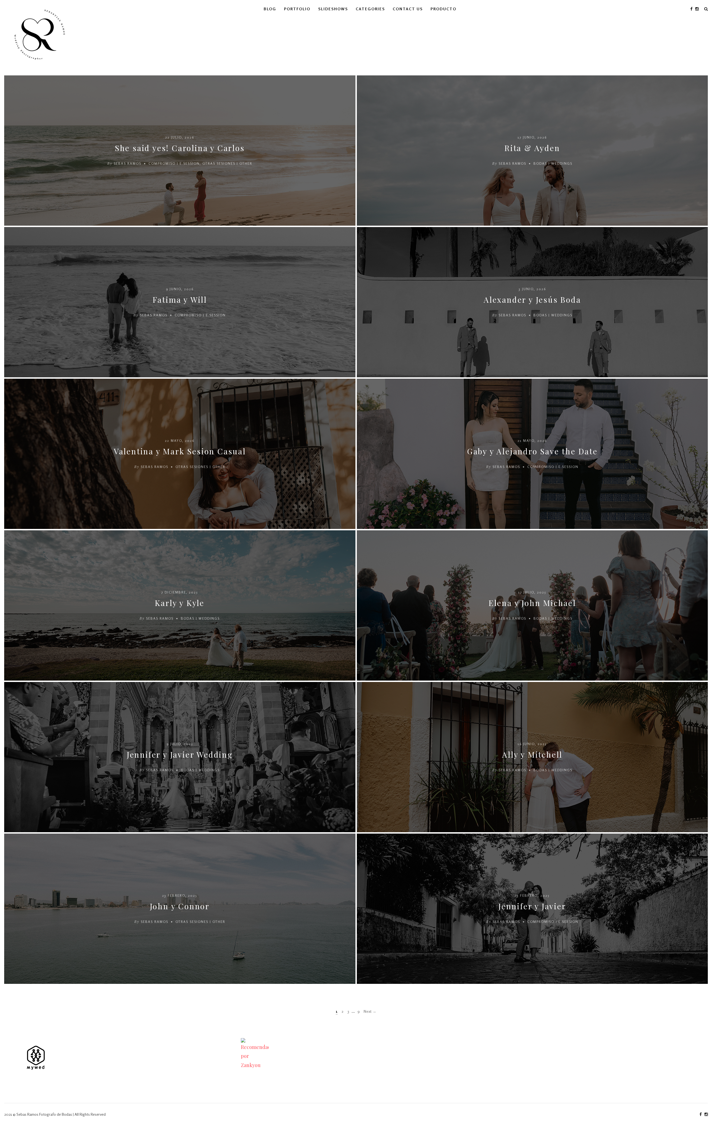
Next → (370, 1011)
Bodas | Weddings (552, 163)
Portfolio (297, 8)
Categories (370, 8)
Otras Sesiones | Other (227, 163)
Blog (270, 8)
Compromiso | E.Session (174, 163)
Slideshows (333, 8)
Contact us (408, 8)
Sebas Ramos (127, 163)
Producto (443, 8)
